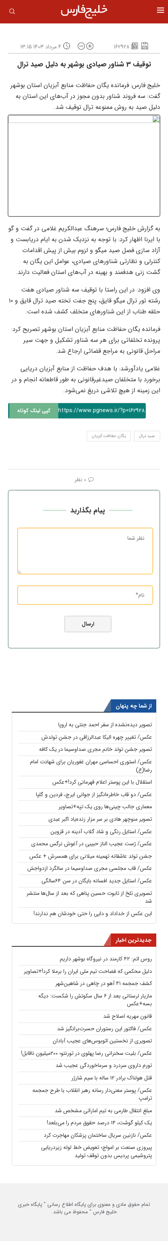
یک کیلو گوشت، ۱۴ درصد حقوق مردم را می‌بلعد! (99, 1122)
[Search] (12, 13)
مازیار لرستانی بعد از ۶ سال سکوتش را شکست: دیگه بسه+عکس (95, 1000)
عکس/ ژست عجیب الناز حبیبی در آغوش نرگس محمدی (91, 843)
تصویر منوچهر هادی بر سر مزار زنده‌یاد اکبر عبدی (100, 819)
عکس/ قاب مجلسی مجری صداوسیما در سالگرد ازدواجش (89, 868)
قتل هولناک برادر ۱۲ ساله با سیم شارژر (111, 1078)
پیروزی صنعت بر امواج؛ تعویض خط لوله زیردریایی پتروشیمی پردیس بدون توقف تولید (96, 1151)
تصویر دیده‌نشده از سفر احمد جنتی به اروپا (105, 724)
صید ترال (147, 436)
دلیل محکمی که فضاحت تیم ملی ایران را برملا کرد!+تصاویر (88, 971)
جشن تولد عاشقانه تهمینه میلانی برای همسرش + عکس (90, 856)
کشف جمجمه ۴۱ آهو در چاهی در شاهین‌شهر (103, 983)
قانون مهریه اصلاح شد (127, 1016)
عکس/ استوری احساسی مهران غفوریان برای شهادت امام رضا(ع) (91, 765)
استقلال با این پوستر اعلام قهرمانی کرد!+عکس (102, 782)
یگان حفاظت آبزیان (109, 436)
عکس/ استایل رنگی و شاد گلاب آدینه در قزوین (101, 831)
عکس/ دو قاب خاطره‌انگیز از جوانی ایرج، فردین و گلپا (94, 794)
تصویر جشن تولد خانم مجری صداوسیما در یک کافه (95, 749)
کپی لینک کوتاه (33, 411)
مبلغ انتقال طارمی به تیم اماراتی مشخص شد (103, 1110)
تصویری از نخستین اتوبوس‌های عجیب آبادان (102, 1041)
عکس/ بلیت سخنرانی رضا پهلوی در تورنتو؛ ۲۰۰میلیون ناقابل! (86, 1053)
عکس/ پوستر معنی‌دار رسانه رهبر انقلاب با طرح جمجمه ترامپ (92, 1094)
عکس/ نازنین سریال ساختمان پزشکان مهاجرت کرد (98, 1135)
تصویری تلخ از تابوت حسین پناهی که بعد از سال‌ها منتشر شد (89, 897)
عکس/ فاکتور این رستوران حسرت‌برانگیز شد (104, 1028)
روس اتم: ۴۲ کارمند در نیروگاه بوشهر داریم (106, 959)
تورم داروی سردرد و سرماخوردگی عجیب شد (103, 1065)
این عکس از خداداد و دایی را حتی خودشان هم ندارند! (93, 913)
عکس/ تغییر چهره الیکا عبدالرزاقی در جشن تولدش (96, 737)
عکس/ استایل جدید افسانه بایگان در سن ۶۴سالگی (96, 881)
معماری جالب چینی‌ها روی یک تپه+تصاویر (105, 806)
